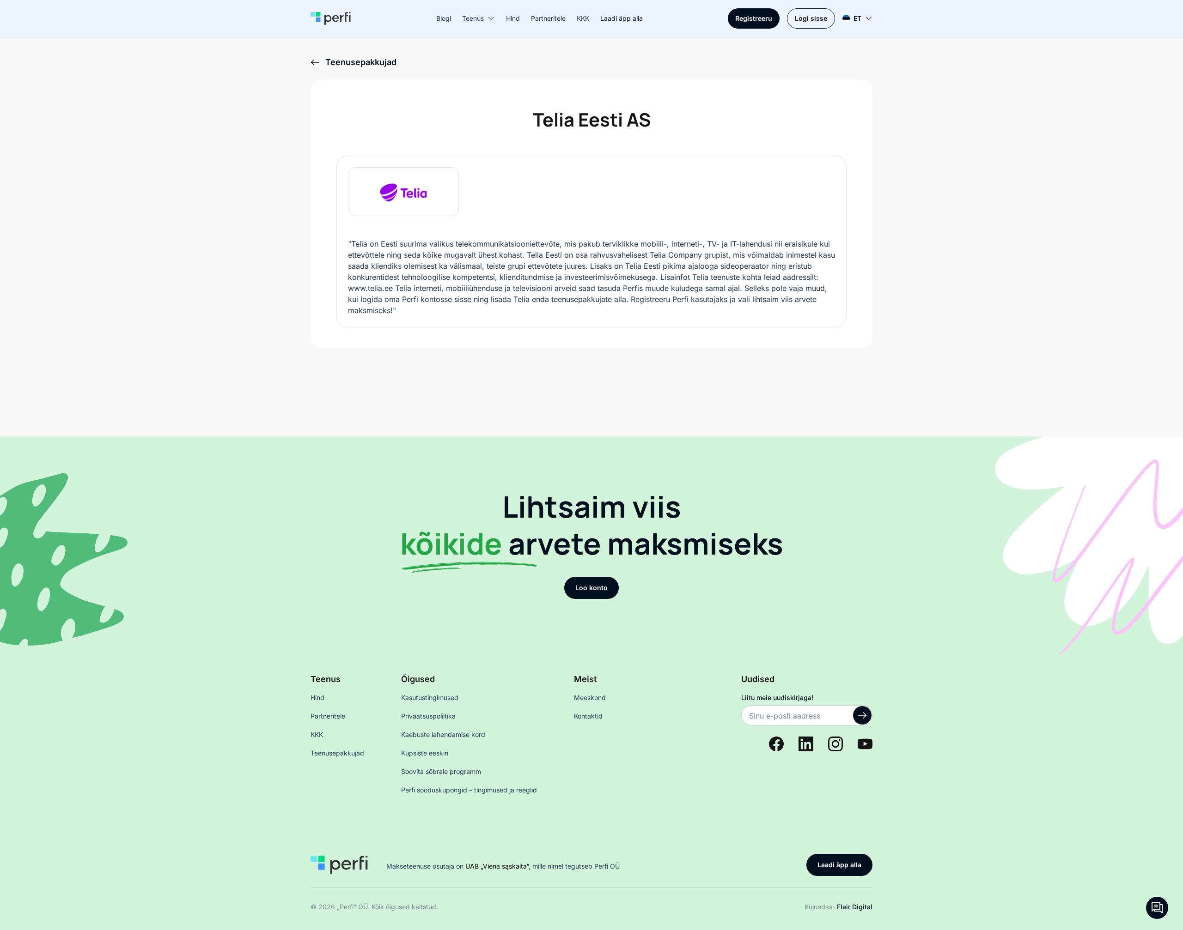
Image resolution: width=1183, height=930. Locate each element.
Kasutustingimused (429, 697)
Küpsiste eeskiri (424, 753)
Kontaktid (588, 716)
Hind (513, 18)
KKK (583, 18)
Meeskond (590, 697)
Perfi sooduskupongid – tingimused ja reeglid (469, 790)
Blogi (443, 18)
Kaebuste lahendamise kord (443, 734)
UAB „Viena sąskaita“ (497, 866)
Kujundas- (838, 907)
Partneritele (548, 18)
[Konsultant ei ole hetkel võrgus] (1157, 908)
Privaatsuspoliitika (428, 716)
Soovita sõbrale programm (441, 771)
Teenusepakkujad (337, 753)
